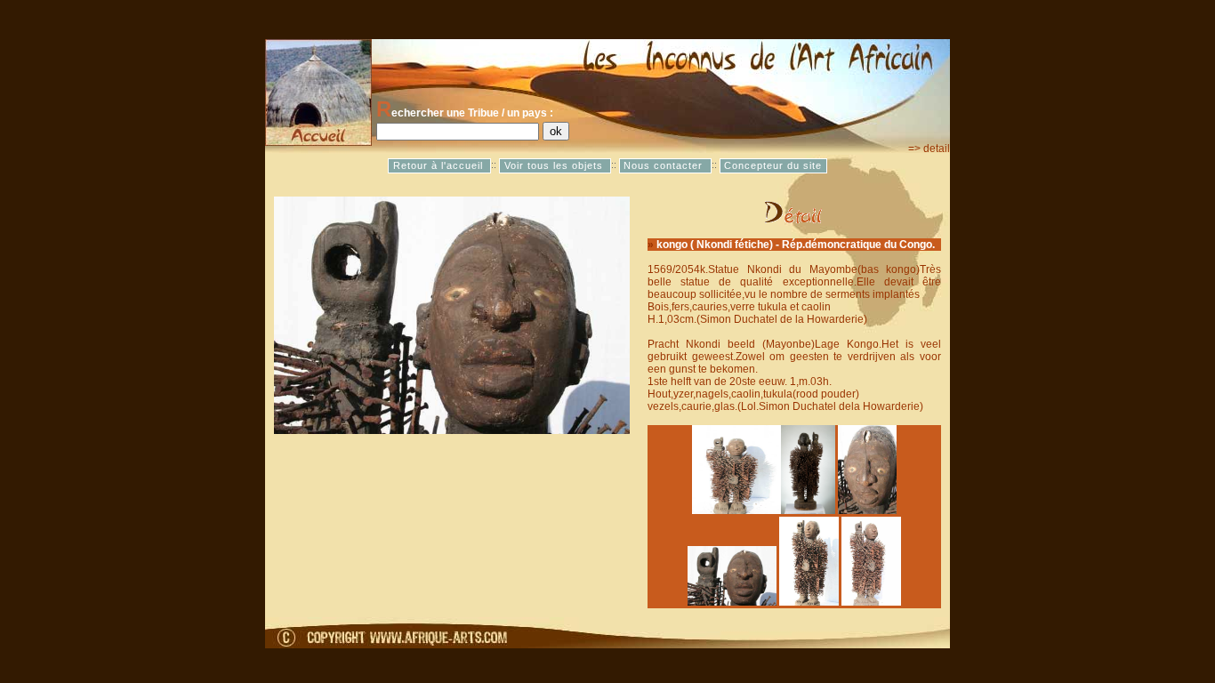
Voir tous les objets (555, 165)
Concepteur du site (773, 165)
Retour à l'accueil (440, 165)
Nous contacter (665, 165)
